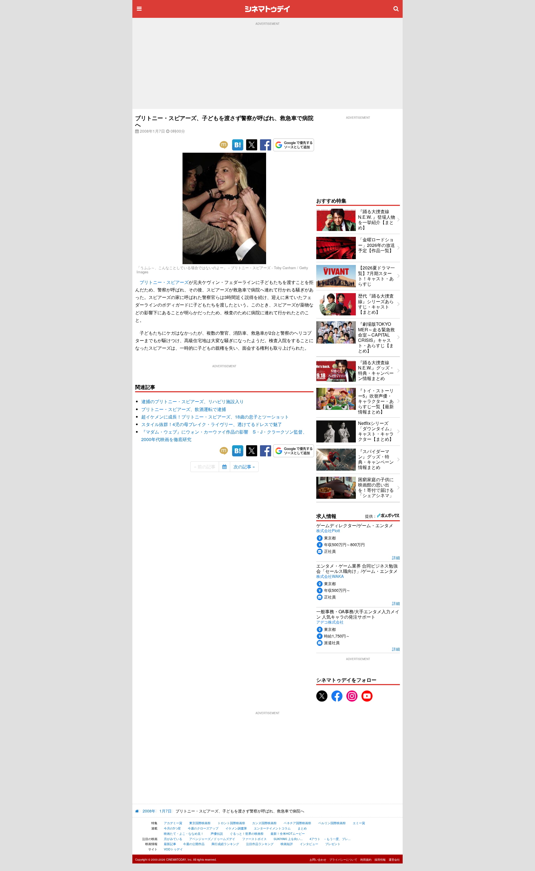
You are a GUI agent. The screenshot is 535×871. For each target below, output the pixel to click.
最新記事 (170, 843)
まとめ (302, 828)
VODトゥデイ (173, 849)
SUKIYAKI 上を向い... (288, 838)
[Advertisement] (267, 67)
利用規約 (365, 860)
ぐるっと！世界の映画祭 (247, 833)
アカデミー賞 (173, 823)
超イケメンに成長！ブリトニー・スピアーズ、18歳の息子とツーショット (215, 416)
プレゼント (333, 843)
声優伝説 (217, 833)
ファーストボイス (254, 838)
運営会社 (394, 860)
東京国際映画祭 (200, 823)
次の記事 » (244, 466)
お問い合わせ (318, 860)
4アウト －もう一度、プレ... (330, 838)
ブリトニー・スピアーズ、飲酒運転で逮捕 (183, 409)
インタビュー (309, 843)
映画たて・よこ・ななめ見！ (184, 833)
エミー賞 (359, 823)
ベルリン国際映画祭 (332, 823)
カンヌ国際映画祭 (264, 823)
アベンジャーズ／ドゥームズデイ (212, 838)
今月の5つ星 (172, 828)
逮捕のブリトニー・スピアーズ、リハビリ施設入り (192, 401)
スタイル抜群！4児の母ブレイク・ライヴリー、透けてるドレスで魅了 (211, 424)
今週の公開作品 (194, 843)
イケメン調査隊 (236, 828)
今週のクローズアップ (203, 828)
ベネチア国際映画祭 (297, 823)
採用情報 (380, 860)
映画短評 (287, 843)
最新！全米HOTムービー (288, 833)
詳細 (396, 557)
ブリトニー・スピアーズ (164, 282)
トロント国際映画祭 (231, 823)
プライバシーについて (343, 860)
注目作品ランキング (260, 843)
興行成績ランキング (225, 843)
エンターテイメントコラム (272, 828)
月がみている (173, 838)
